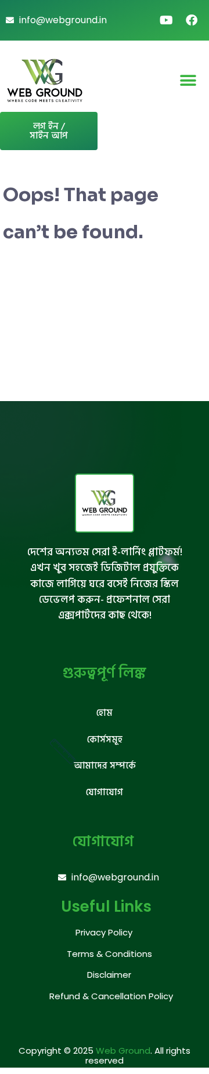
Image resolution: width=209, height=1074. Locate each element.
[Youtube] (166, 20)
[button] (188, 80)
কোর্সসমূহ (104, 739)
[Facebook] (191, 20)
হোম (104, 712)
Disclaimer (109, 975)
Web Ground (123, 1050)
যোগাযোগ (104, 792)
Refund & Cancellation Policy (111, 996)
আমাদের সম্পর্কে (105, 765)
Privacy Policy (103, 932)
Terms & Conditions (109, 954)
